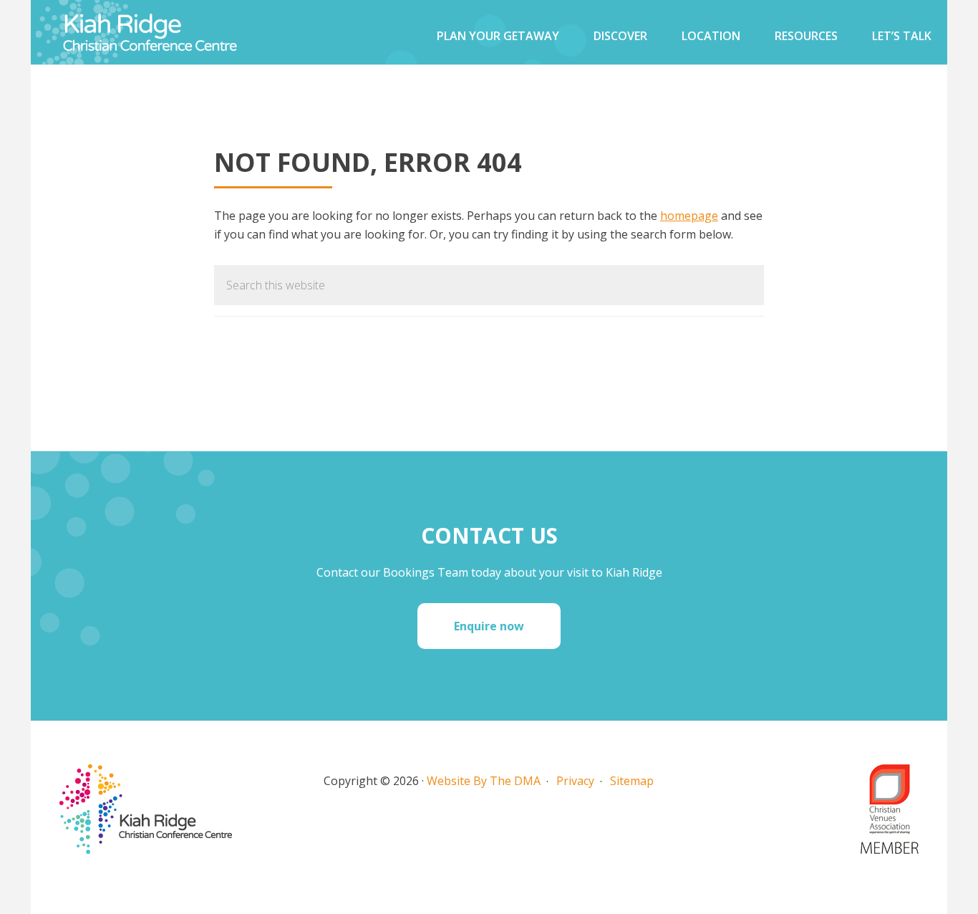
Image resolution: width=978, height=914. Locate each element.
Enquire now (489, 626)
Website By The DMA (484, 781)
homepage (689, 215)
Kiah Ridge (174, 32)
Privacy (575, 781)
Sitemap (632, 781)
